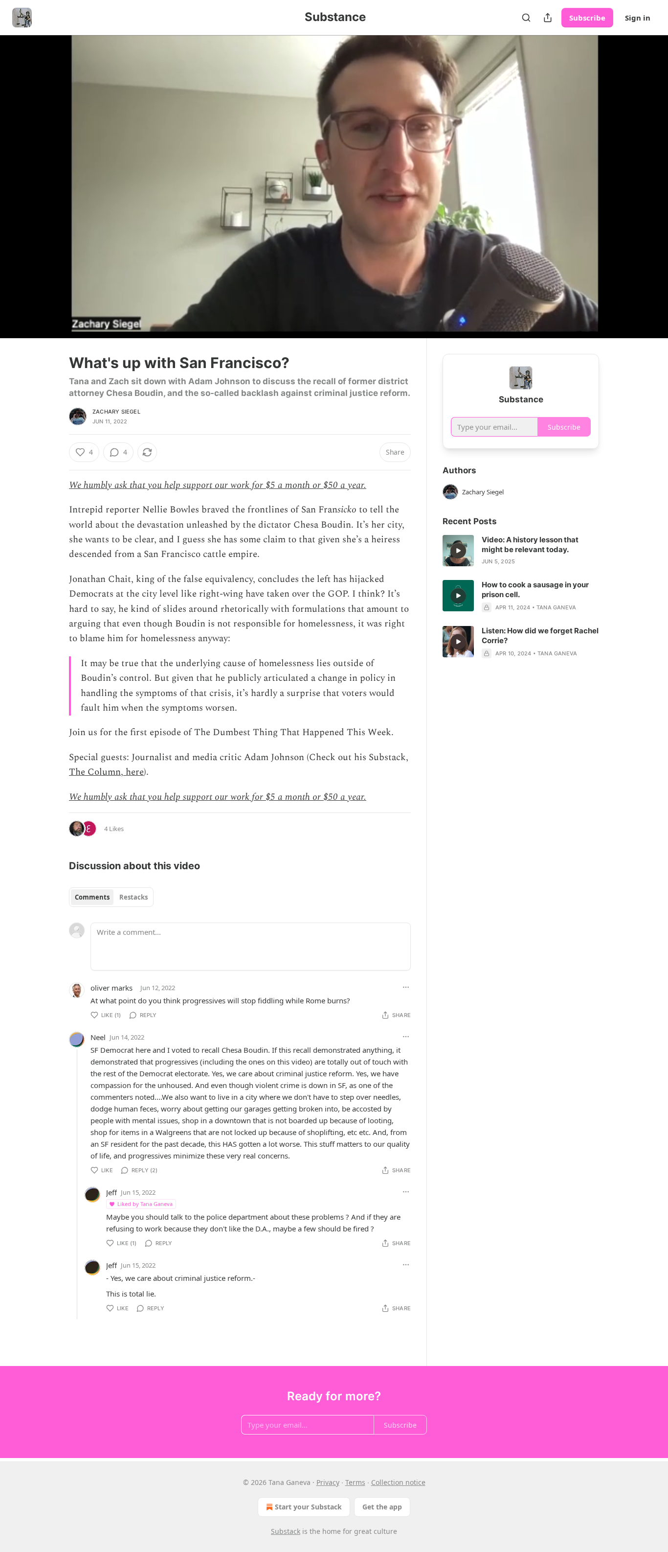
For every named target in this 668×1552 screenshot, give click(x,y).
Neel (98, 1037)
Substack (285, 1531)
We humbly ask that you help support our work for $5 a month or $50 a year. (217, 485)
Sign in (637, 18)
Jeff (111, 1192)
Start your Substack (308, 1506)
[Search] (526, 17)
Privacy (327, 1482)
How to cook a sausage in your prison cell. (535, 589)
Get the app (382, 1506)
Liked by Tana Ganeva (145, 1203)
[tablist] (111, 897)
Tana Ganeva (556, 607)
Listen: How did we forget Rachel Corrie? (540, 635)
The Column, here (106, 772)
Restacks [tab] (133, 897)
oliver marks (111, 988)
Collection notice (398, 1482)
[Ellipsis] (406, 987)
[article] (521, 550)
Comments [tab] (92, 897)
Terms (355, 1482)
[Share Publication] (547, 17)
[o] (458, 550)
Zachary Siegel (116, 411)
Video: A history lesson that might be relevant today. (530, 544)
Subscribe (587, 18)
